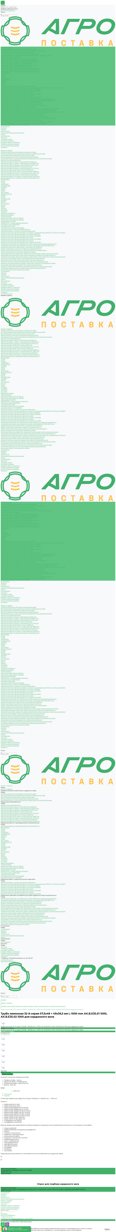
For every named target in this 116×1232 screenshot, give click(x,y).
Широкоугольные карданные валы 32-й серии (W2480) (21, 91)
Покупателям (5, 281)
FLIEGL (3, 76)
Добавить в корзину (7, 1074)
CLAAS (3, 75)
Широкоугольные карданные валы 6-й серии (17, 92)
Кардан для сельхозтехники (11, 57)
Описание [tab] (8, 1094)
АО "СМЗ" (4, 392)
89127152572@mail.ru (8, 10)
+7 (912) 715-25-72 (7, 294)
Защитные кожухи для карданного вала (15, 125)
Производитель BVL (8, 226)
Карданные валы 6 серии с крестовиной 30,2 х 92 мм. (20, 65)
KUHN (3, 197)
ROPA (3, 207)
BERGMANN (5, 73)
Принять (107, 1229)
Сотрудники (5, 131)
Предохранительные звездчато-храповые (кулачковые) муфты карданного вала (29, 108)
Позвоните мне (6, 1172)
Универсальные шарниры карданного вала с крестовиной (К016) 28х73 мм (27, 100)
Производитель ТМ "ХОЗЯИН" (11, 408)
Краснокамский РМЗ (8, 221)
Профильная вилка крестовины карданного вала (18, 49)
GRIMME (4, 81)
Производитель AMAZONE (10, 224)
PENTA (3, 202)
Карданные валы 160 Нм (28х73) (12, 218)
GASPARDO (5, 78)
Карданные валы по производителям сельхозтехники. (20, 71)
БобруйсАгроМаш (7, 215)
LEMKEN (4, 200)
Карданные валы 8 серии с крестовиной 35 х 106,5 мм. (20, 70)
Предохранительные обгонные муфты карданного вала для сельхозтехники (28, 110)
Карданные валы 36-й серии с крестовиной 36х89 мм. (20, 68)
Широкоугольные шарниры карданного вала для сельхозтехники (24, 116)
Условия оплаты (6, 139)
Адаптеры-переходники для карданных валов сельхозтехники (23, 123)
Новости (4, 128)
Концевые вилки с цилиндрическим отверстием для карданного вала (26, 55)
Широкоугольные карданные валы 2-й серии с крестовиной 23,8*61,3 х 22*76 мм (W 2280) (33, 87)
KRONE (3, 195)
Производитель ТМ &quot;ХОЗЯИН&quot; (15, 229)
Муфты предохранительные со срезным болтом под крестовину (24, 105)
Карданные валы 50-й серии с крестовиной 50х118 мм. (20, 176)
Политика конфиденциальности (12, 133)
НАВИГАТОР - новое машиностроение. (14, 223)
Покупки (4, 137)
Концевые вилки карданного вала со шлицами (18, 52)
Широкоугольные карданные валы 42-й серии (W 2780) (21, 97)
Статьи (3, 279)
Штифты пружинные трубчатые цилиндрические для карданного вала (26, 121)
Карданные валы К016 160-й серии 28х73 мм (16, 63)
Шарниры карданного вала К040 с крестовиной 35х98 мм (21, 102)
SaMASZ (3, 208)
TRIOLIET (4, 212)
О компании (5, 271)
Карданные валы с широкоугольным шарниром (18, 86)
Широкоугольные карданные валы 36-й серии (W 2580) (21, 94)
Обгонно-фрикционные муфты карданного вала (18, 107)
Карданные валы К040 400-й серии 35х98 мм (17, 67)
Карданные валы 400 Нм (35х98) (12, 220)
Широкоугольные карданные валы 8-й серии (17, 96)
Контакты (4, 292)
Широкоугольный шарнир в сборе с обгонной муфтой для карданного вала (28, 118)
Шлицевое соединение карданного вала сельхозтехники (21, 120)
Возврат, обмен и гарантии (10, 142)
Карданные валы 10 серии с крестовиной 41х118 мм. (19, 174)
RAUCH (3, 205)
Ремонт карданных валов (10, 145)
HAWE (3, 84)
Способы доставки (7, 141)
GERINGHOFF (5, 79)
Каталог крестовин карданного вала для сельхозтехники (21, 104)
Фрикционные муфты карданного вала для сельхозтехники (22, 115)
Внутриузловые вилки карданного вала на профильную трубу (23, 50)
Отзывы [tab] (7, 1095)
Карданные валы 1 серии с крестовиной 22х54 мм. (19, 59)
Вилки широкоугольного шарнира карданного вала (19, 54)
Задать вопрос (6, 1072)
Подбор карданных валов (10, 144)
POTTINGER (5, 203)
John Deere (5, 192)
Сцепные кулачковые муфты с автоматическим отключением (23, 113)
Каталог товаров (6, 150)
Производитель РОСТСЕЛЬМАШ (12, 228)
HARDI (3, 83)
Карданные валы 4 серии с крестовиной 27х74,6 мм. (19, 62)
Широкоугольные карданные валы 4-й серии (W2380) (20, 89)
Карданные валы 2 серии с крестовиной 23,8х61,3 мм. (20, 60)
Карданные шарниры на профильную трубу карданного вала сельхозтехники (28, 99)
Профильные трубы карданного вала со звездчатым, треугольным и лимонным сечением (33, 112)
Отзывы (3, 129)
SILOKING (4, 210)
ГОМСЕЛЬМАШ (6, 216)
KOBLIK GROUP (6, 194)
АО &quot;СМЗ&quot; (8, 213)
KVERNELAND (5, 199)
